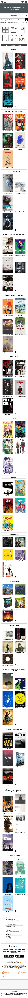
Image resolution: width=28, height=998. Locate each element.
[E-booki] (22, 33)
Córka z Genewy (8, 937)
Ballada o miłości (8, 938)
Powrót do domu (8, 930)
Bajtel (6, 932)
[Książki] (6, 33)
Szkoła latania (8, 929)
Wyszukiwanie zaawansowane (7, 22)
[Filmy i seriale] (6, 41)
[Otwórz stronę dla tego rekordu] (8, 60)
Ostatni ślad (8, 923)
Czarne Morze (8, 936)
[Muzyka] (14, 41)
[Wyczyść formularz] (23, 22)
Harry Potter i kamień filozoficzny (11, 924)
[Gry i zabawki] (22, 41)
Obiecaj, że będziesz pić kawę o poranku (12, 931)
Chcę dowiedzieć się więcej (7, 995)
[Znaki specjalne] (26, 22)
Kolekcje (16, 22)
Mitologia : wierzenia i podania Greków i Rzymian (14, 920)
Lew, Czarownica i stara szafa (10, 919)
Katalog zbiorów (13, 15)
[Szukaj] (26, 19)
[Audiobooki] (14, 33)
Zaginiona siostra (8, 941)
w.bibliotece (13, 966)
